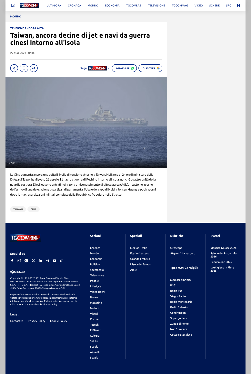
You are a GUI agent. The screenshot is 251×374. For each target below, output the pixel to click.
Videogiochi (97, 291)
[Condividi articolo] (14, 68)
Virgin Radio (178, 296)
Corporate (16, 321)
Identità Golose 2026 (223, 247)
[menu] (12, 5)
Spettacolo (97, 269)
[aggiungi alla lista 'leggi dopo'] (24, 68)
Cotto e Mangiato (181, 334)
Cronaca (95, 247)
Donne (94, 297)
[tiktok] (62, 261)
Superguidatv (178, 318)
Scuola (94, 346)
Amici (133, 269)
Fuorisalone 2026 (221, 262)
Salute (94, 341)
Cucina (94, 319)
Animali (95, 352)
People (94, 280)
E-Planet (95, 330)
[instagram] (19, 261)
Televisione (97, 275)
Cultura (94, 335)
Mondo (94, 253)
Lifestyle (95, 286)
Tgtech (94, 324)
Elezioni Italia (138, 247)
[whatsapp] (26, 261)
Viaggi (94, 313)
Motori (94, 308)
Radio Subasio (178, 307)
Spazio (94, 357)
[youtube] (54, 261)
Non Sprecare (178, 329)
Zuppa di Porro (179, 323)
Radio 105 (176, 290)
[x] (33, 261)
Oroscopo (176, 247)
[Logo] (29, 5)
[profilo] (238, 5)
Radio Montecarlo (181, 301)
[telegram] (47, 261)
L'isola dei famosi (140, 264)
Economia (96, 258)
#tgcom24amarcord (182, 253)
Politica (95, 264)
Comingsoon (178, 312)
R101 (173, 285)
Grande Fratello (140, 258)
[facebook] (12, 261)
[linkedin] (40, 261)
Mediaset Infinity (180, 279)
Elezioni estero (139, 253)
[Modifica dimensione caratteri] (34, 68)
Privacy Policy (36, 321)
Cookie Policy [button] (58, 321)
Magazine (96, 302)
